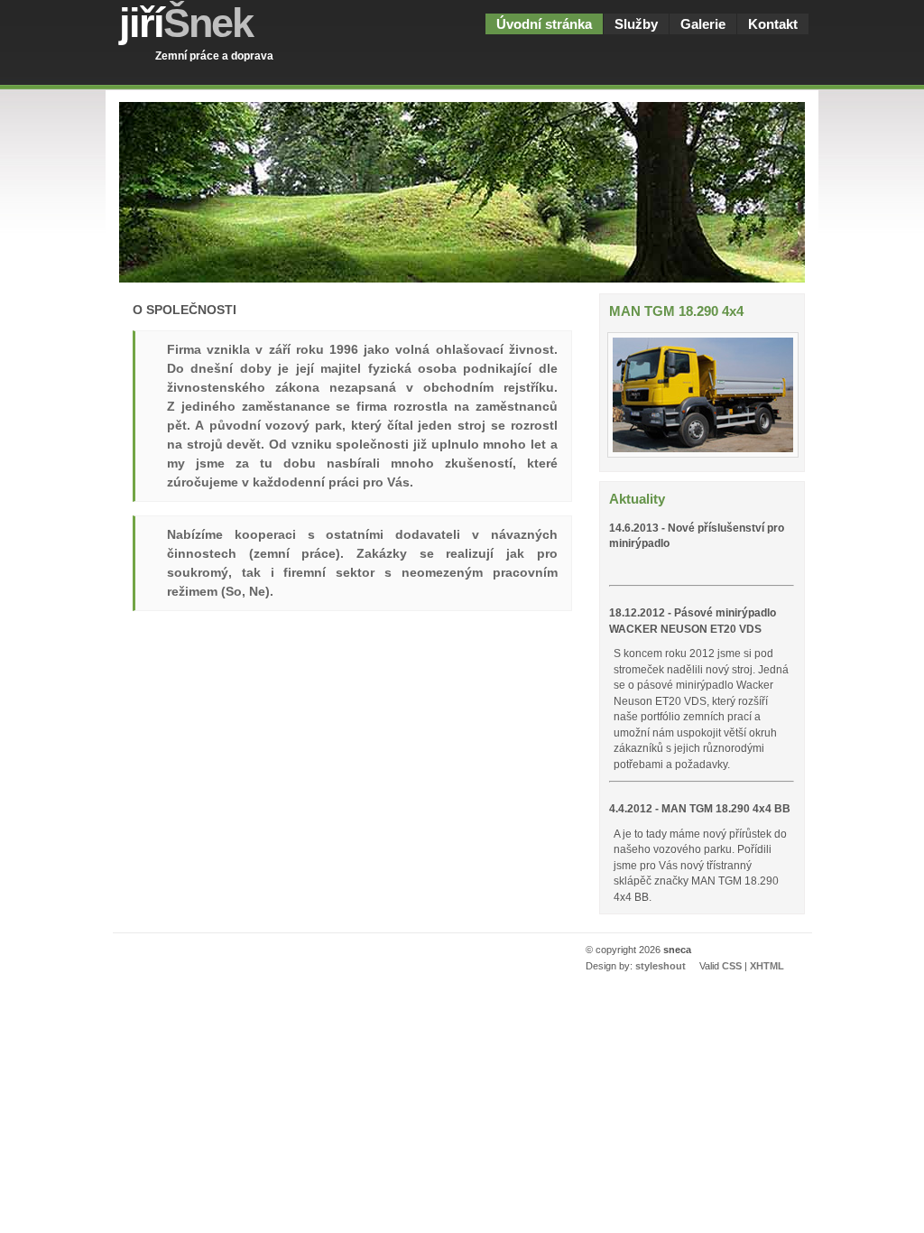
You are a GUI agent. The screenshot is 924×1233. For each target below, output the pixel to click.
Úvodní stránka (544, 24)
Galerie (702, 24)
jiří (186, 23)
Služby (636, 24)
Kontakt (773, 24)
